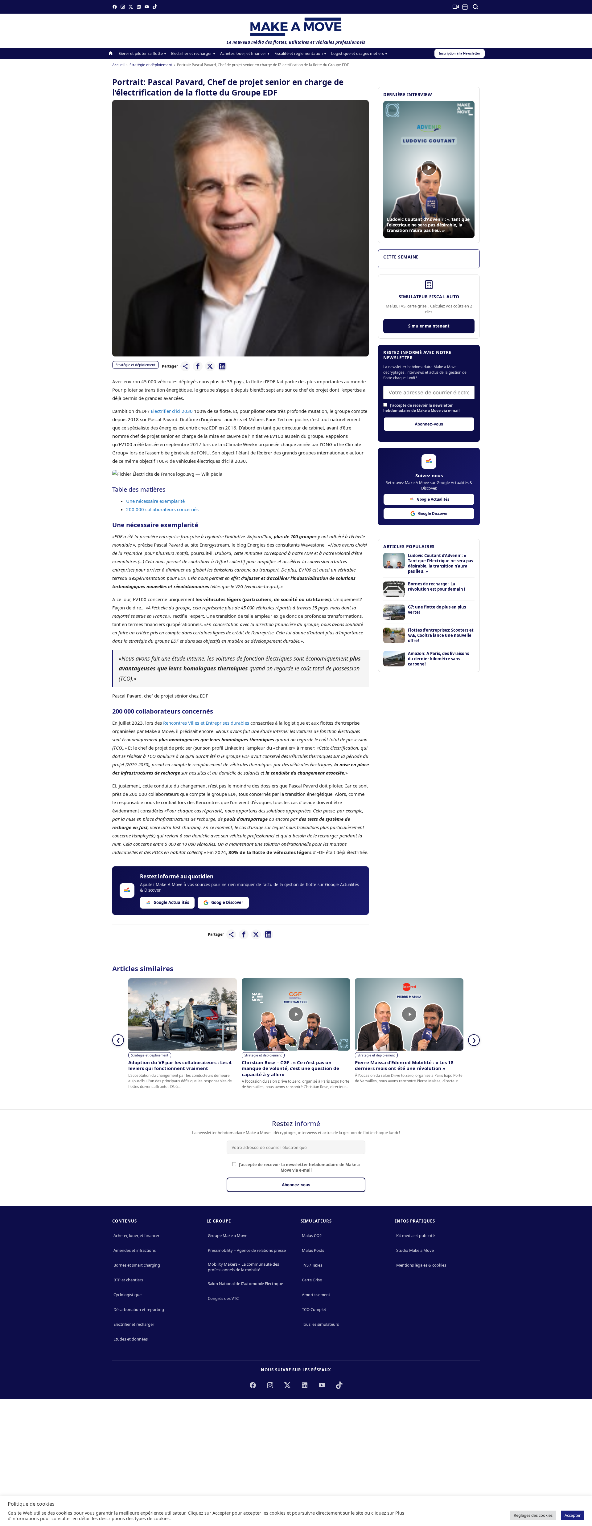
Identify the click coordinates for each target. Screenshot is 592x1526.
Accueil (118, 64)
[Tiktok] (154, 6)
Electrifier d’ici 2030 (172, 411)
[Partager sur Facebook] (198, 366)
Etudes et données (130, 1339)
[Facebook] (114, 6)
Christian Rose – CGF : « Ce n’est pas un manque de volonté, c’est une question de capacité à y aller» (290, 1068)
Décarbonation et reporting (138, 1309)
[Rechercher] (475, 6)
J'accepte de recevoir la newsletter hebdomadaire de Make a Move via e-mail (421, 408)
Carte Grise (312, 1280)
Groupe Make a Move (227, 1235)
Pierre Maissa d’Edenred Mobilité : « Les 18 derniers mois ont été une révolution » (404, 1065)
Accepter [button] (573, 1515)
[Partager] (185, 366)
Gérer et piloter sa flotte (141, 53)
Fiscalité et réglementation (298, 53)
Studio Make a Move (415, 1250)
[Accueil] (111, 53)
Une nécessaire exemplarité (156, 501)
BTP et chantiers (128, 1280)
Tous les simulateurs (320, 1324)
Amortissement (316, 1294)
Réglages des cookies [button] (533, 1515)
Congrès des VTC (223, 1298)
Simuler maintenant (429, 326)
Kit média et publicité (415, 1235)
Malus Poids (313, 1250)
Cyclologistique (127, 1294)
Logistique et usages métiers (357, 53)
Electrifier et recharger (191, 53)
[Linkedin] (138, 6)
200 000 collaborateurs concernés (162, 509)
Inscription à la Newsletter (459, 53)
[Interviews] (456, 7)
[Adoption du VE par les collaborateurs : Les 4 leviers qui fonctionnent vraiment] (182, 1014)
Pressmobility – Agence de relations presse (247, 1250)
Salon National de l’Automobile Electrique (245, 1283)
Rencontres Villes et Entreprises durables (206, 723)
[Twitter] (130, 6)
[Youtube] (146, 6)
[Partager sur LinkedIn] (222, 366)
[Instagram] (122, 6)
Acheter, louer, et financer (243, 53)
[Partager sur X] (210, 366)
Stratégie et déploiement (151, 64)
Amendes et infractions (134, 1250)
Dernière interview (407, 94)
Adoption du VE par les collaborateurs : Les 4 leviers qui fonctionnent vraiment (180, 1065)
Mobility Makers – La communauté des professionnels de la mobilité (243, 1266)
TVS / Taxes (312, 1265)
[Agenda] (465, 7)
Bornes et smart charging (136, 1265)
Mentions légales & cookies (421, 1265)
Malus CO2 (312, 1235)
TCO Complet (314, 1309)
